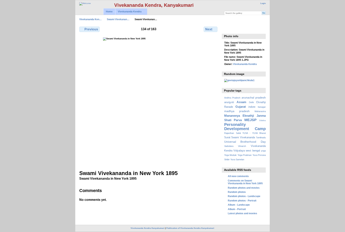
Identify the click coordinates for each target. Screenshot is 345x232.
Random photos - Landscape (244, 196)
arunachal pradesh (254, 97)
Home (109, 11)
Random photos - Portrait (242, 200)
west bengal (253, 150)
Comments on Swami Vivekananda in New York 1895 (245, 182)
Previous (91, 29)
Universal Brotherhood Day (245, 141)
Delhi (251, 102)
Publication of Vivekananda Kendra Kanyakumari (190, 228)
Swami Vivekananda (243, 137)
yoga (263, 150)
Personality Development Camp (245, 126)
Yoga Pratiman (245, 155)
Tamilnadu (261, 137)
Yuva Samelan (237, 159)
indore (251, 107)
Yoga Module (230, 155)
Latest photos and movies (242, 213)
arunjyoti (229, 102)
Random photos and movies (244, 187)
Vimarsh (242, 146)
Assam (241, 102)
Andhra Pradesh (232, 98)
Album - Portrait (237, 209)
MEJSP (250, 120)
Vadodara (228, 146)
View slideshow (235, 29)
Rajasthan (229, 133)
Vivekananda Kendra (128, 11)
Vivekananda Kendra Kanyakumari (148, 228)
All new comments (238, 176)
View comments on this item (226, 29)
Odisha (262, 120)
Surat (227, 137)
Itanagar (262, 107)
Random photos (237, 192)
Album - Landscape (239, 204)
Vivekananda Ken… (90, 19)
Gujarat (240, 106)
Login (263, 3)
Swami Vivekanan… (118, 19)
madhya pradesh (237, 111)
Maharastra (260, 111)
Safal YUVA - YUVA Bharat (251, 133)
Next (208, 29)
